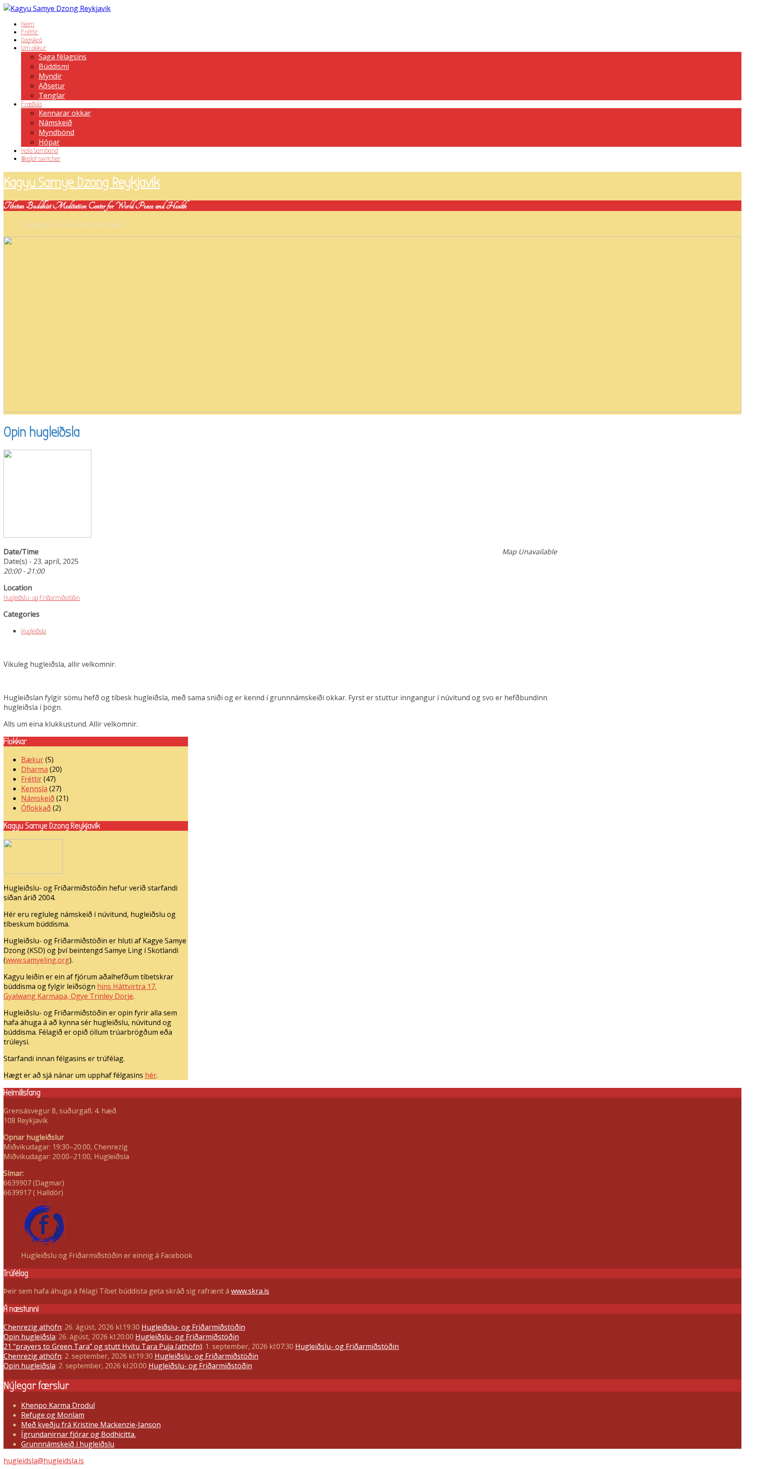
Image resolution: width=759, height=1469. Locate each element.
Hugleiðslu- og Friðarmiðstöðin (42, 598)
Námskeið (55, 122)
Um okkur (34, 48)
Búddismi (54, 66)
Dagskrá (31, 40)
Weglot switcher (41, 159)
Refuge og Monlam (52, 1415)
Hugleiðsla (33, 631)
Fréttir (29, 32)
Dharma (34, 769)
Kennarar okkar (65, 113)
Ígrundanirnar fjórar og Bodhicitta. (78, 1434)
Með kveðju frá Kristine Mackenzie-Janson (91, 1424)
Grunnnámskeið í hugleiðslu (67, 1444)
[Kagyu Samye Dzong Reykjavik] (57, 8)
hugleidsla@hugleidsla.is (44, 1460)
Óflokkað (36, 808)
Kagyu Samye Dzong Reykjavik (82, 182)
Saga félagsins (63, 57)
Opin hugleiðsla (29, 1337)
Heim (27, 24)
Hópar (49, 142)
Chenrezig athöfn (32, 1327)
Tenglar (52, 95)
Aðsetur (52, 86)
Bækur (32, 759)
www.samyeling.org (37, 960)
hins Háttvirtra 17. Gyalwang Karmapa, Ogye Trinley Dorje (80, 991)
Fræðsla (31, 104)
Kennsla (34, 788)
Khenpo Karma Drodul (58, 1405)
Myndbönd (56, 132)
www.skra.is (250, 1291)
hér (150, 1075)
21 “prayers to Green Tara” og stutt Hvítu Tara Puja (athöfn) (103, 1346)
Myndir (50, 76)
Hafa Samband (39, 151)
